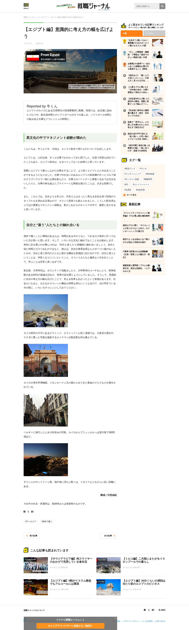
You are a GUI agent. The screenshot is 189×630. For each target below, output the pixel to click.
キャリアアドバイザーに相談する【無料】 (70, 625)
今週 (125, 33)
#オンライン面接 (131, 179)
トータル (149, 33)
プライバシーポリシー (131, 621)
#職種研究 (148, 179)
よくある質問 (148, 621)
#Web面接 (150, 174)
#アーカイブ (30, 521)
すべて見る (131, 195)
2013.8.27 (136, 567)
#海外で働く (47, 521)
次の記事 (108, 536)
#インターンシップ (132, 174)
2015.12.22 (65, 589)
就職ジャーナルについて (34, 610)
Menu (26, 6)
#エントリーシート (141, 184)
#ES (126, 184)
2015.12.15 (137, 589)
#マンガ (143, 168)
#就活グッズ (129, 168)
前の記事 (33, 536)
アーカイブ (28, 43)
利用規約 (117, 621)
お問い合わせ (160, 621)
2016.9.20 (64, 567)
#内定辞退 (140, 190)
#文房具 (127, 190)
